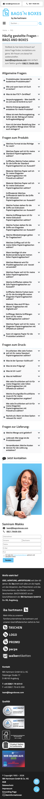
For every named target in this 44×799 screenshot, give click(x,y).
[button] (4, 795)
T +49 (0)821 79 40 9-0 (12, 683)
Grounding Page (9, 791)
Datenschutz (7, 785)
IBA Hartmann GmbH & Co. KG (15, 778)
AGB (4, 781)
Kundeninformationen (12, 795)
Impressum (7, 788)
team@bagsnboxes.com (16, 60)
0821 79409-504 (14, 531)
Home (5, 30)
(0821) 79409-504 (30, 63)
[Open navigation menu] (4, 23)
